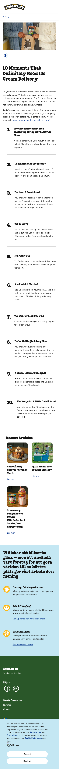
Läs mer (11, 479)
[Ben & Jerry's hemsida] (14, 7)
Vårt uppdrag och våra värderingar (29, 618)
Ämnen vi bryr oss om (23, 644)
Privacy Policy (12, 735)
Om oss (6, 709)
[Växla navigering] (53, 7)
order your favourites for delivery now (31, 120)
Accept (27, 754)
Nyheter (9, 17)
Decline (27, 761)
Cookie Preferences (33, 738)
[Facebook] (7, 688)
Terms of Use (35, 732)
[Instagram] (16, 688)
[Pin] (5, 55)
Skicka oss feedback (13, 673)
